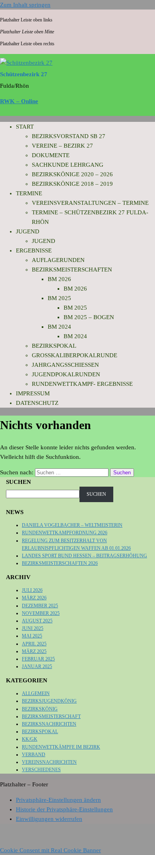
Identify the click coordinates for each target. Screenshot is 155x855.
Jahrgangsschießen (65, 365)
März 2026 (34, 598)
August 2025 (37, 621)
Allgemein (36, 693)
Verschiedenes (41, 769)
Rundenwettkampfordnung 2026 (64, 532)
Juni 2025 (32, 628)
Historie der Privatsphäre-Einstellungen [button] (64, 809)
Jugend (27, 231)
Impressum (33, 393)
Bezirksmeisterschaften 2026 (60, 563)
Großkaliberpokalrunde (74, 355)
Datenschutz (37, 403)
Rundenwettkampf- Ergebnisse (82, 384)
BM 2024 (59, 327)
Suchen (18, 482)
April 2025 (34, 644)
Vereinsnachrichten (49, 762)
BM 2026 (59, 279)
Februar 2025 (38, 659)
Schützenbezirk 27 (23, 74)
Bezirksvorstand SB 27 (68, 136)
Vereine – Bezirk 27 (62, 145)
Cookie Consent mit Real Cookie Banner (50, 850)
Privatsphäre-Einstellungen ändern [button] (58, 800)
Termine (29, 193)
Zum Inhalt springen (25, 5)
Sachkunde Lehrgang (67, 165)
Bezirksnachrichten (49, 724)
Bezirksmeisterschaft (51, 716)
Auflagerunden (58, 260)
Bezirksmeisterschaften (72, 269)
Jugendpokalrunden (66, 374)
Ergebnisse (34, 250)
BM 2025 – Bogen (89, 317)
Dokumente (51, 155)
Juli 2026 (32, 590)
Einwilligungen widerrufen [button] (49, 819)
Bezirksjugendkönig (49, 701)
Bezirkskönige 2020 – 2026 (72, 174)
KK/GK (29, 739)
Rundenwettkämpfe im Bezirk (61, 747)
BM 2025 (59, 298)
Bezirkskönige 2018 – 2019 (72, 184)
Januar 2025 (37, 666)
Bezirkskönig (40, 709)
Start (25, 126)
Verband (33, 754)
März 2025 (34, 651)
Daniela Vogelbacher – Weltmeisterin (72, 525)
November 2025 (41, 613)
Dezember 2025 (40, 606)
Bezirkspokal (54, 346)
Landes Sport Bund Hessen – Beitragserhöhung (84, 555)
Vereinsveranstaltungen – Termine (90, 203)
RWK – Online (19, 101)
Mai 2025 (32, 636)
